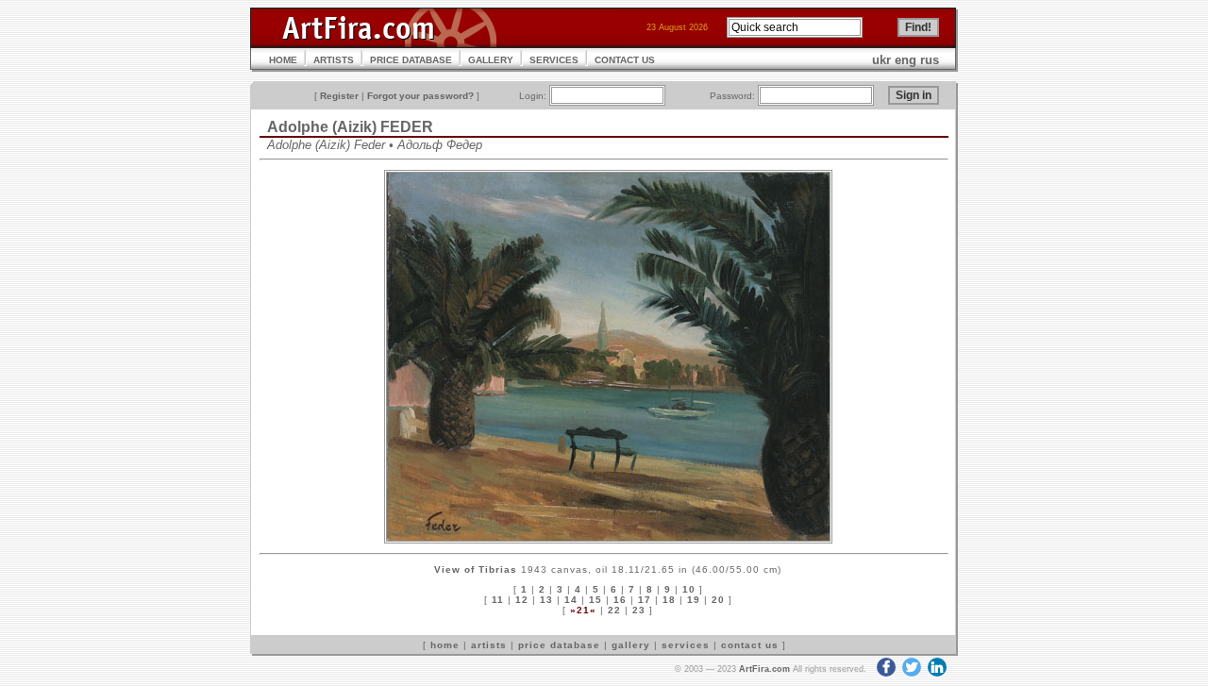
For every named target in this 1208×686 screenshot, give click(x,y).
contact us (750, 645)
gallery (631, 645)
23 (639, 610)
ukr (881, 60)
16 (620, 599)
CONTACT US (625, 60)
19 (693, 599)
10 (689, 589)
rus (929, 60)
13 (546, 599)
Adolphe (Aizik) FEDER (350, 127)
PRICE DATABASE (411, 60)
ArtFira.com (764, 669)
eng (905, 60)
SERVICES (554, 60)
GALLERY (490, 60)
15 (595, 599)
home (445, 645)
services (686, 645)
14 (571, 599)
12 (521, 599)
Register (339, 96)
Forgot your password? (420, 96)
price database (559, 645)
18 (669, 599)
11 (498, 599)
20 (718, 599)
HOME (283, 60)
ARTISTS (333, 60)
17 (644, 599)
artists (489, 645)
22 (614, 610)
